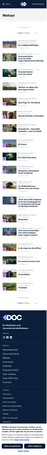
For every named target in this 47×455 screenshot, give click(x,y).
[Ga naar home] (23, 4)
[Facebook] (7, 337)
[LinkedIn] (11, 337)
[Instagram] (4, 337)
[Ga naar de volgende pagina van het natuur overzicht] (35, 33)
